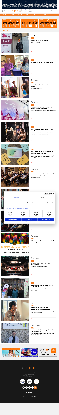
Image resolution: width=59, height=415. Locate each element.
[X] (29, 387)
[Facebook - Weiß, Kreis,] (23, 387)
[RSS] (35, 387)
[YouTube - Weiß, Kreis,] (26, 387)
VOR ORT (32, 60)
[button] (28, 15)
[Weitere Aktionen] (55, 35)
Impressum (25, 396)
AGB (35, 396)
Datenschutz (31, 396)
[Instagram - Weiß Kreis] (32, 387)
